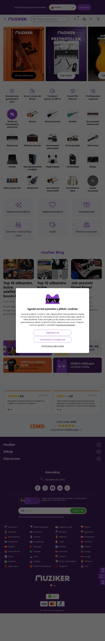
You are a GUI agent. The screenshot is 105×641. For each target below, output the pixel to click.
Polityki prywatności (65, 325)
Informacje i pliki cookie (52, 346)
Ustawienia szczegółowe (52, 339)
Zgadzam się (52, 332)
